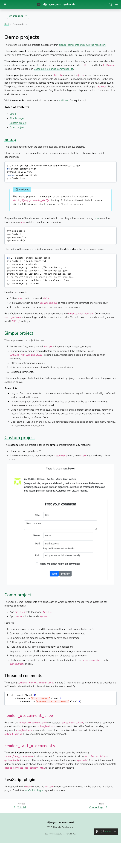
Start (6, 24)
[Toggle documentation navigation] (5, 5)
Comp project (16, 127)
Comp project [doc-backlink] (17, 595)
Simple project (17, 118)
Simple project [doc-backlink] (18, 333)
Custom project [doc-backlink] (19, 438)
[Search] (110, 5)
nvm (96, 218)
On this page (16, 16)
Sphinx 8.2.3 (57, 834)
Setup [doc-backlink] (10, 139)
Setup (12, 113)
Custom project (17, 123)
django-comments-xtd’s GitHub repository (82, 45)
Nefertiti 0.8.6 (71, 834)
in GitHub (63, 100)
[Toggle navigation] (116, 5)
